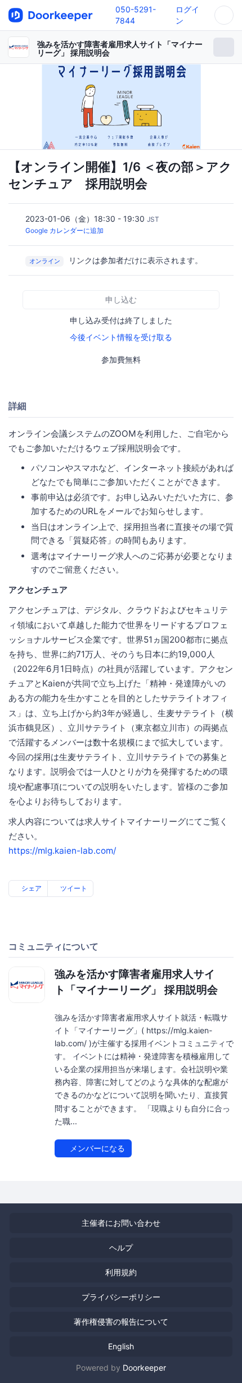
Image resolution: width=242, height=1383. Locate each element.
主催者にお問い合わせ (121, 1223)
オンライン (44, 261)
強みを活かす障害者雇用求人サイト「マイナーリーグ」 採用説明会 (120, 48)
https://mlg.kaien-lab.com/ (62, 850)
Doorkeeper (144, 1367)
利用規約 (121, 1272)
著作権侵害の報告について (121, 1321)
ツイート (73, 888)
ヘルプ (121, 1247)
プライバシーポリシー (121, 1297)
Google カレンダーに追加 (64, 230)
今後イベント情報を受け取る (121, 337)
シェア (31, 888)
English (121, 1346)
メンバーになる (96, 1148)
